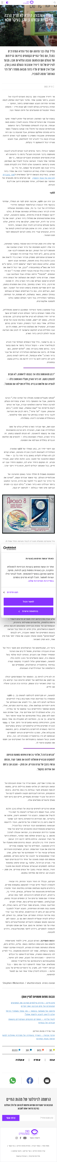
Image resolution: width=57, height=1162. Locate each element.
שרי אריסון (27, 1151)
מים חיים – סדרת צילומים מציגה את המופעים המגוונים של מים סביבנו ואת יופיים (33, 1004)
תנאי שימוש (16, 1151)
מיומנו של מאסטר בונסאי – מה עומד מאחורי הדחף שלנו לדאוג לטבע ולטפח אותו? (30, 1012)
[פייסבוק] (30, 1081)
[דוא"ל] (47, 1080)
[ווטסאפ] (12, 1080)
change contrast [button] (7, 2)
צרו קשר (12, 1146)
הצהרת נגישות (21, 1156)
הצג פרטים (12, 592)
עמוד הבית (36, 1146)
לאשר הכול (28, 601)
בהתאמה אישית (30, 611)
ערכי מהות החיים (39, 1151)
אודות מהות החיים (23, 1146)
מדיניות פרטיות (34, 1156)
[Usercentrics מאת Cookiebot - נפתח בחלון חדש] (16, 548)
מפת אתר (45, 1146)
